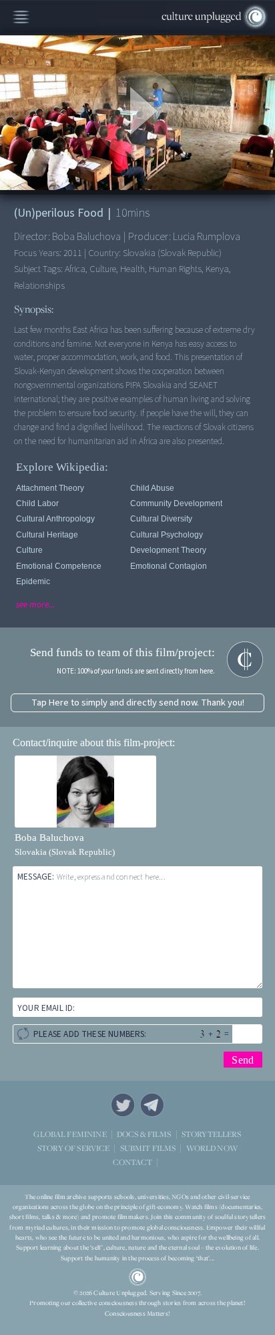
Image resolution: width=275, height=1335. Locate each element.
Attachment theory (50, 488)
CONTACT (132, 1161)
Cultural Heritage (47, 534)
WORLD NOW (212, 1148)
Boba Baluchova (49, 837)
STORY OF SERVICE (73, 1147)
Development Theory (168, 550)
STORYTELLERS (212, 1134)
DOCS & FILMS (144, 1133)
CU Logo (137, 1277)
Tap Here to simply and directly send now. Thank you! (137, 703)
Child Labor (37, 503)
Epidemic (33, 581)
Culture (29, 550)
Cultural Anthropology (55, 518)
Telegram (152, 1105)
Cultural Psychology (166, 534)
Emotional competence (58, 566)
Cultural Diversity (161, 518)
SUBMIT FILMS (148, 1147)
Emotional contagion (168, 566)
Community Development (176, 503)
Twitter (123, 1105)
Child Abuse (152, 488)
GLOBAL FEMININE (69, 1133)
